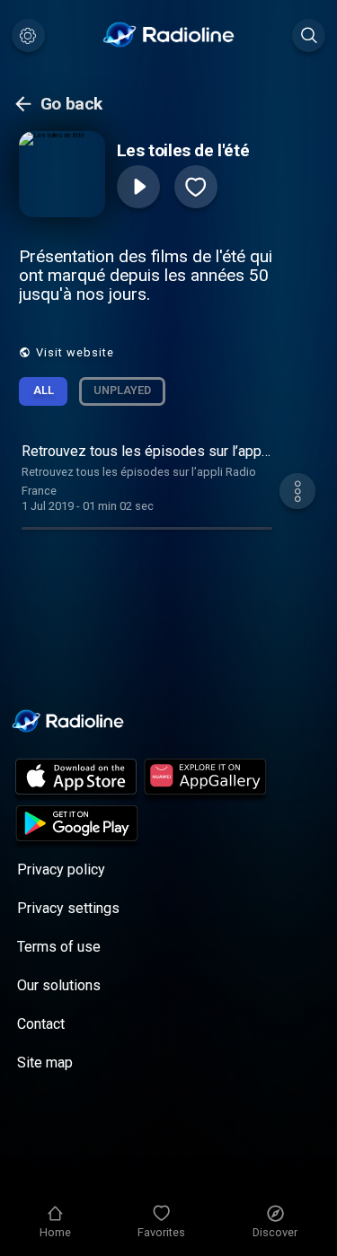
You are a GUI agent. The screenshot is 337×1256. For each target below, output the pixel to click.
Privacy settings (68, 908)
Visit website (75, 352)
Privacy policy (61, 869)
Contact (41, 1023)
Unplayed (122, 390)
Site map (45, 1062)
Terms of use (59, 946)
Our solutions (59, 985)
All (43, 390)
